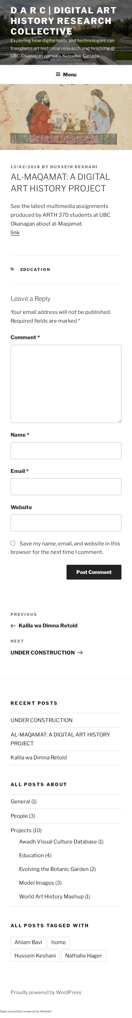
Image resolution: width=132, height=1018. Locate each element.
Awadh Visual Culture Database (58, 842)
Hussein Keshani (74, 166)
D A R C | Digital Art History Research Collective (64, 21)
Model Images (36, 883)
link (15, 232)
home (58, 942)
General (20, 801)
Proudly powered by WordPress (46, 992)
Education (35, 269)
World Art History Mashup (51, 896)
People (19, 816)
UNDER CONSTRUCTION (42, 720)
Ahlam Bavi (28, 942)
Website (21, 507)
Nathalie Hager (83, 956)
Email (20, 471)
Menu (69, 74)
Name (20, 435)
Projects (21, 830)
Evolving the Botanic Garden (54, 869)
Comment (25, 337)
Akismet (45, 1011)
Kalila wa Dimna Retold (39, 757)
